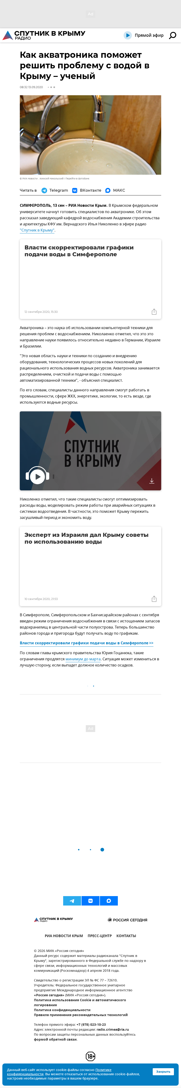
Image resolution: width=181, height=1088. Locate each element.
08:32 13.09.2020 (31, 87)
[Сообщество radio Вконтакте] (90, 901)
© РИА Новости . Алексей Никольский (41, 178)
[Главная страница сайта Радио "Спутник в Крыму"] (44, 35)
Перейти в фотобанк (77, 178)
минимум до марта (83, 659)
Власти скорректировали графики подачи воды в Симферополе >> (86, 643)
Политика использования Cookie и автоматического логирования (80, 1003)
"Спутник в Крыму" (37, 230)
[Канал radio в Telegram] (72, 901)
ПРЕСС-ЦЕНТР (100, 936)
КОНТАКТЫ (126, 936)
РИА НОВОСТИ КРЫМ (64, 936)
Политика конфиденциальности (62, 1010)
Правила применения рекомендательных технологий (81, 1015)
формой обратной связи (55, 1039)
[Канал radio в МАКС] (109, 901)
